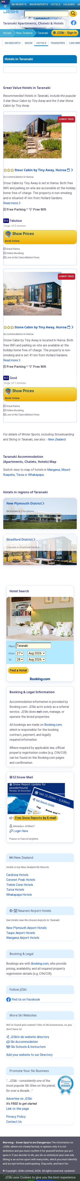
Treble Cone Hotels (19, 885)
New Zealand (24, 33)
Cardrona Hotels (17, 875)
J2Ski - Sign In (66, 33)
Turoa (20, 475)
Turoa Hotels (15, 889)
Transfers (57, 42)
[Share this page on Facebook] (73, 24)
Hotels (7, 33)
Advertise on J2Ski (19, 1098)
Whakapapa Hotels (19, 895)
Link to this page (17, 1109)
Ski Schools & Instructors (28, 1047)
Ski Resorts (12, 42)
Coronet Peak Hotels (20, 880)
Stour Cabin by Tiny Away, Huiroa (41, 170)
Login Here (20, 831)
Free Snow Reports (35, 818)
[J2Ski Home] (11, 12)
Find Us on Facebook (25, 999)
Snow (28, 42)
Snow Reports (39, 4)
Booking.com (40, 963)
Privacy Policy (16, 1117)
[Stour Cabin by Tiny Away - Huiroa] (32, 136)
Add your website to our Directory (29, 1055)
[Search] (73, 13)
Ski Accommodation (24, 1042)
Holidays (68, 4)
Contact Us (14, 1122)
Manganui (53, 470)
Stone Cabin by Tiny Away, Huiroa (41, 327)
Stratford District (19, 539)
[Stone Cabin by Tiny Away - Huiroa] (32, 293)
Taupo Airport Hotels (20, 933)
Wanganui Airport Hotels (22, 938)
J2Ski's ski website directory (29, 1037)
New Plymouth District (24, 503)
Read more (11, 203)
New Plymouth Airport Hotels (26, 928)
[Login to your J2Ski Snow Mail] (40, 798)
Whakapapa (36, 475)
